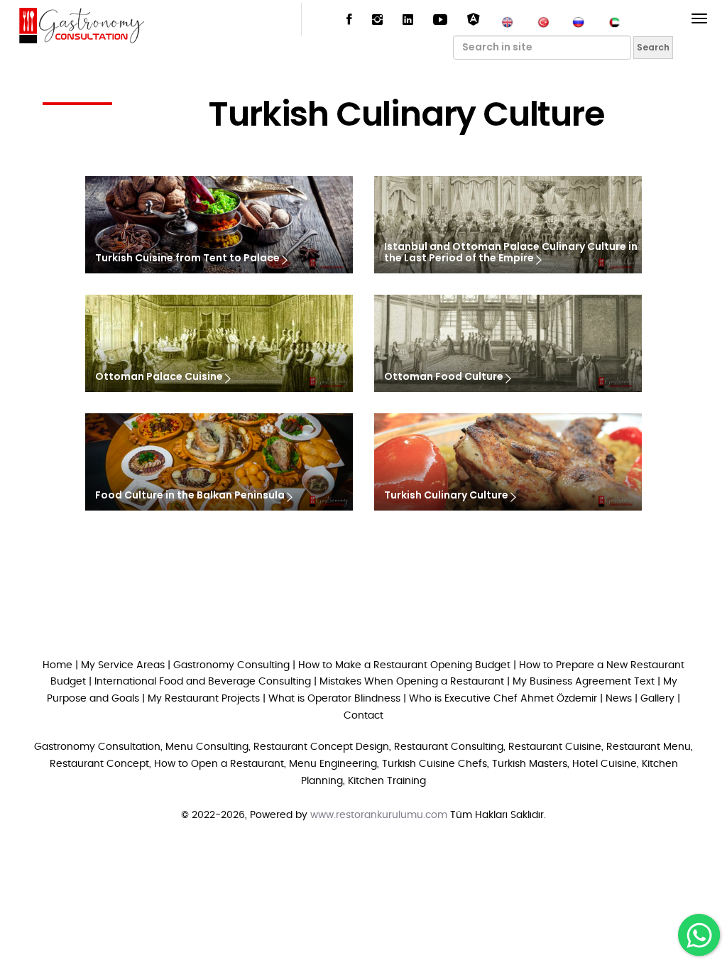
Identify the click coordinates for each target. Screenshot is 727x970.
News (619, 699)
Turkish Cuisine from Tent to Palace (188, 258)
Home (57, 665)
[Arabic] (614, 20)
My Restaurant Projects (204, 699)
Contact (363, 716)
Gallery (657, 699)
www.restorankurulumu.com (378, 815)
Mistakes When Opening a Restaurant (411, 682)
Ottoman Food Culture (444, 376)
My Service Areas (123, 665)
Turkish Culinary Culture (447, 495)
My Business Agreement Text (584, 682)
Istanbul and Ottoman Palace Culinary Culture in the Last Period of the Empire (511, 253)
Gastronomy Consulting (233, 665)
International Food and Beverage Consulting (202, 682)
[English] (507, 20)
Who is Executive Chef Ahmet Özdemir (503, 699)
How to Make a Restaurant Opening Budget (404, 665)
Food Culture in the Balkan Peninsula (191, 495)
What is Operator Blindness (334, 699)
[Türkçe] (543, 20)
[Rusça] (578, 20)
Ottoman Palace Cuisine (160, 376)
